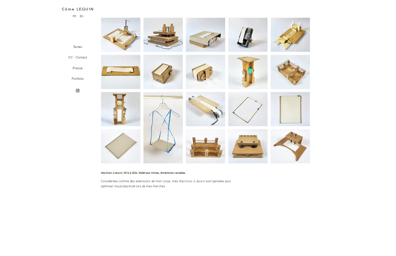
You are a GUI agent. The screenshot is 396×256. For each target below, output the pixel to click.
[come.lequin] (77, 90)
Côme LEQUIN (78, 9)
